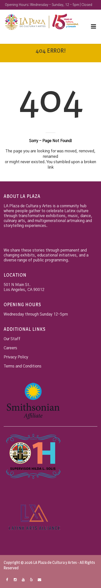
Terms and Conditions (22, 366)
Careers (10, 348)
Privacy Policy (16, 357)
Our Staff (12, 339)
